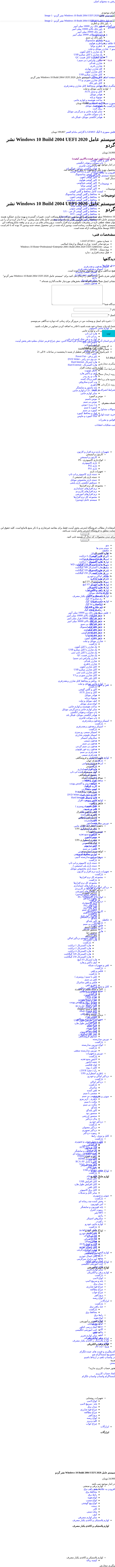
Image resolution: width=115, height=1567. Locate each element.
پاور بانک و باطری (94, 607)
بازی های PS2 (90, 905)
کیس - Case (91, 353)
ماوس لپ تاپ (90, 774)
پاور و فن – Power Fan (86, 792)
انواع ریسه (98, 1298)
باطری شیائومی (89, 632)
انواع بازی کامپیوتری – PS (90, 897)
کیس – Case (91, 789)
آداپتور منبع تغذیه (89, 1059)
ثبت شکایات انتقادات (105, 425)
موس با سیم (91, 837)
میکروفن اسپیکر (89, 738)
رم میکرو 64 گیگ (93, 604)
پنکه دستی (92, 1511)
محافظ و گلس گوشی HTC (83, 214)
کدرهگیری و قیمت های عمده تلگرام (97, 1351)
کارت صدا (92, 1150)
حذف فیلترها (108, 265)
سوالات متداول (107, 409)
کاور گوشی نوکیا (89, 185)
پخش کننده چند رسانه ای (91, 1201)
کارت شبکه (91, 1005)
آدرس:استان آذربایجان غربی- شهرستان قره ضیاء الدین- (87, 341)
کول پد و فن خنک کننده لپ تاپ (81, 339)
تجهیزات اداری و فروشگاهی (89, 1019)
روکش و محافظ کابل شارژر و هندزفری (77, 681)
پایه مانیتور (92, 823)
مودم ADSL (91, 996)
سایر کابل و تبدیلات (87, 1192)
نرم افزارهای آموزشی (86, 891)
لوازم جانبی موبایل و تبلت (90, 683)
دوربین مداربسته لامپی (86, 857)
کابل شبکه (92, 1178)
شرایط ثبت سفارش (105, 369)
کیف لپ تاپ (91, 777)
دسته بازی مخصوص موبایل (83, 868)
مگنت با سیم (90, 1101)
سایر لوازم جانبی (88, 393)
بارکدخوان (92, 1025)
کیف (95, 1514)
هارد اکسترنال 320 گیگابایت (77, 954)
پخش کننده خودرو (88, 1229)
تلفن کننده (92, 1090)
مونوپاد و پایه (91, 698)
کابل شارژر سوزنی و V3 (90, 80)
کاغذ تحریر (98, 1266)
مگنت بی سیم (90, 924)
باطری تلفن (91, 985)
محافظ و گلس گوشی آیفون (83, 197)
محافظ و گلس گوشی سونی (83, 208)
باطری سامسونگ (88, 627)
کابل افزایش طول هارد (85, 1023)
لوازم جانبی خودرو (94, 1224)
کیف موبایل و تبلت (88, 701)
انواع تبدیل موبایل (88, 703)
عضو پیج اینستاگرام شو (103, 1354)
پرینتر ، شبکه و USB (93, 1170)
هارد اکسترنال (90, 939)
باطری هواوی (90, 629)
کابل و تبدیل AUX (88, 692)
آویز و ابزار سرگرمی (87, 1259)
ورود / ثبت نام (102, 1346)
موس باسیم (91, 399)
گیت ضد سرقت (89, 1033)
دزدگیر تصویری (89, 1130)
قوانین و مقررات (107, 419)
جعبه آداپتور (91, 1062)
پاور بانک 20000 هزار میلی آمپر (82, 618)
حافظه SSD (91, 937)
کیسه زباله (91, 1560)
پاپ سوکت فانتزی (88, 165)
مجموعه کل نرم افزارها (91, 877)
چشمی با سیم (90, 1093)
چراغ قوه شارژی (94, 1286)
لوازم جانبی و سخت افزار (90, 800)
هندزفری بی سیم (88, 752)
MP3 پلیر (98, 1212)
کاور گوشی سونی (88, 188)
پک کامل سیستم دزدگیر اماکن (82, 938)
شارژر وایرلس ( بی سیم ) (89, 60)
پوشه (100, 1258)
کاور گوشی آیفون (88, 177)
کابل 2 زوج (91, 1067)
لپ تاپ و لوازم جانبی (92, 763)
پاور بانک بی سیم (89, 624)
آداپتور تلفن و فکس (87, 988)
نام (112, 309)
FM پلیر (93, 1238)
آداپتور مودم (91, 1016)
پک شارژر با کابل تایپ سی (84, 652)
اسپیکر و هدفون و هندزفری (89, 726)
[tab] (104, 183)
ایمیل (111, 315)
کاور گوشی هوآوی (88, 180)
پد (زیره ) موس (89, 843)
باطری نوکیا (91, 635)
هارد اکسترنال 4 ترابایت (79, 951)
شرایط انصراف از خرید (103, 390)
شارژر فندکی (90, 661)
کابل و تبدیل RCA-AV (86, 1161)
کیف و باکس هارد (88, 373)
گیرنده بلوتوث (90, 1153)
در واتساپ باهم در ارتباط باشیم (99, 1357)
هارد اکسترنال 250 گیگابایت (88, 573)
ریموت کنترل (96, 1210)
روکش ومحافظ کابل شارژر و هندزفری (83, 86)
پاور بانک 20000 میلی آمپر (89, 32)
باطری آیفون (90, 638)
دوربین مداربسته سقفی (85, 1050)
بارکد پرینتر (91, 1028)
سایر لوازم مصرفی (87, 1517)
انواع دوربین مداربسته (92, 1045)
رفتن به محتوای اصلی (104, 1)
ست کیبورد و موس (87, 851)
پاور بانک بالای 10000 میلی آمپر (87, 29)
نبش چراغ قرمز (52, 341)
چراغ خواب (97, 1292)
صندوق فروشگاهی (87, 1036)
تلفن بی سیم (91, 979)
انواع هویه (92, 1497)
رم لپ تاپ (91, 336)
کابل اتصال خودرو (88, 1256)
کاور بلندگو (91, 921)
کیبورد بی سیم (90, 410)
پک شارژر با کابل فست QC (88, 57)
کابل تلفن (92, 1187)
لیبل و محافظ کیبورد (87, 413)
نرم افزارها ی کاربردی (86, 888)
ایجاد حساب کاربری (105, 1373)
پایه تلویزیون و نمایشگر (86, 1151)
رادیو (94, 277)
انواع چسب (91, 1500)
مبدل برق (98, 1283)
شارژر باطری (90, 664)
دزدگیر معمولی (89, 1127)
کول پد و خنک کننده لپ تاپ (83, 772)
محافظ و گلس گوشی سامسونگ (81, 194)
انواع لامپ (98, 1278)
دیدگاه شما (109, 304)
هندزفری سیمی (89, 755)
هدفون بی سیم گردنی (86, 746)
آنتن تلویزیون (97, 1204)
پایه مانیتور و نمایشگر (86, 387)
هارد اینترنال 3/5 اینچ (87, 959)
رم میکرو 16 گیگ (93, 598)
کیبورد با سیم (90, 407)
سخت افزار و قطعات (92, 780)
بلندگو (94, 1107)
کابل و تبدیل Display (87, 1156)
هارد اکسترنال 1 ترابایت (79, 945)
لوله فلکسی (91, 1065)
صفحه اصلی (109, 77)
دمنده (94, 1506)
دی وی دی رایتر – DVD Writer (82, 794)
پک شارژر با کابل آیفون (91, 51)
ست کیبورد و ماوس (87, 416)
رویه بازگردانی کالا (106, 384)
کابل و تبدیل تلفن (88, 1013)
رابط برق (92, 1494)
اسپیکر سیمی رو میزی (86, 732)
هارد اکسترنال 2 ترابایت (79, 948)
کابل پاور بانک (90, 678)
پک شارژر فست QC (87, 655)
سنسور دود (91, 1113)
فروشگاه (95, 77)
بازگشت (99, 604)
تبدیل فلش (92, 1167)
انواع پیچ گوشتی (89, 1503)
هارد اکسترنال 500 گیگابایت (88, 567)
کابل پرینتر (92, 1175)
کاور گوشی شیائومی (87, 183)
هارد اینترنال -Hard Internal (84, 362)
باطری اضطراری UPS (92, 1073)
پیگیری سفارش (107, 1565)
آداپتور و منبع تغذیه (88, 834)
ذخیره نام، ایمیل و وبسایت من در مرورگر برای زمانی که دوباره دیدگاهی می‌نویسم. (70, 321)
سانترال (93, 1087)
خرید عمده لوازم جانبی (103, 414)
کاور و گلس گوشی (87, 689)
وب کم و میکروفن (88, 382)
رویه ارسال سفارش (105, 374)
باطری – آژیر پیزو (88, 1099)
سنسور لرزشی (89, 1116)
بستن (112, 1363)
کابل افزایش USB (88, 1181)
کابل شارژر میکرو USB (90, 74)
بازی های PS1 (90, 908)
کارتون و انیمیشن (94, 911)
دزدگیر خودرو (96, 1121)
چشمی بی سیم (89, 1096)
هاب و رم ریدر (90, 376)
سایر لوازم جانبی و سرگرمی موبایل (84, 111)
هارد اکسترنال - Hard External (82, 365)
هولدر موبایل (91, 695)
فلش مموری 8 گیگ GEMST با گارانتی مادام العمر (90, 132)
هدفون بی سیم (89, 743)
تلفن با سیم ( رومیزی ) (86, 976)
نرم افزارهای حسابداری (85, 885)
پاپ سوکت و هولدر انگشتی (83, 712)
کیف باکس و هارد (88, 811)
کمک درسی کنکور (88, 1327)
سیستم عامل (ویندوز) (98, 175)
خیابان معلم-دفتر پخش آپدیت (29, 341)
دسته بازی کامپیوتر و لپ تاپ (83, 863)
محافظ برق (91, 1492)
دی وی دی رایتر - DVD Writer (82, 359)
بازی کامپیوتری (89, 902)
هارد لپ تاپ (91, 333)
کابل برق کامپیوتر (88, 1190)
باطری (93, 384)
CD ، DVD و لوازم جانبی (84, 390)
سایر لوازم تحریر (89, 1335)
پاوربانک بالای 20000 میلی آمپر (87, 34)
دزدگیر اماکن (96, 1082)
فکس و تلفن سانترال (86, 982)
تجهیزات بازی (96, 857)
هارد (101, 931)
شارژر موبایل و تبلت (93, 641)
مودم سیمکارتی (89, 999)
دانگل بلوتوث (90, 370)
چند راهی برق (90, 1489)
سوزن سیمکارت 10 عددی (102, 103)
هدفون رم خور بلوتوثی (86, 749)
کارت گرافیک (90, 786)
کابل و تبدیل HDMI (87, 1158)
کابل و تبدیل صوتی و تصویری (89, 1141)
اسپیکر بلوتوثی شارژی (86, 735)
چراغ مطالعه (96, 1289)
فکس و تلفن (97, 971)
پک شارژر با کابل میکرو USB (88, 54)
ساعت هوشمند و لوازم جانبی (88, 100)
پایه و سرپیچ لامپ (94, 1281)
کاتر (95, 1509)
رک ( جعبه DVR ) (88, 1070)
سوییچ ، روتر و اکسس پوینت (83, 783)
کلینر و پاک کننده (89, 379)
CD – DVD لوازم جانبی (85, 826)
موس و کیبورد (96, 831)
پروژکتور (98, 1295)
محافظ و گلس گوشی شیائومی (82, 200)
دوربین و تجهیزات (94, 1053)
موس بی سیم (90, 402)
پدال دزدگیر (91, 1119)
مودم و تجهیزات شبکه (92, 991)
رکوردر (99, 1221)
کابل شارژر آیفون (88, 666)
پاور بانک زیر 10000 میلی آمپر (88, 26)
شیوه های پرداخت (106, 379)
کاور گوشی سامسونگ (86, 174)
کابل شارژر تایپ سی (86, 672)
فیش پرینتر (91, 1030)
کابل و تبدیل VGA (88, 1164)
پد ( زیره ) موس (89, 404)
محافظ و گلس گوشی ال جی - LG (80, 211)
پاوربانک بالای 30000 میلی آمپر (82, 621)
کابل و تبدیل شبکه (88, 1010)
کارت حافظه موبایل (93, 928)
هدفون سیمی (90, 283)
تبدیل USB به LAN (87, 1008)
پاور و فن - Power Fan (86, 356)
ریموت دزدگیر (90, 1133)
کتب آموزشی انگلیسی (86, 1330)
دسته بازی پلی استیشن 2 (85, 865)
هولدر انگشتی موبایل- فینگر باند (86, 117)
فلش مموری (96, 925)
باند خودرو (92, 1232)
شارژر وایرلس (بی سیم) (85, 658)
